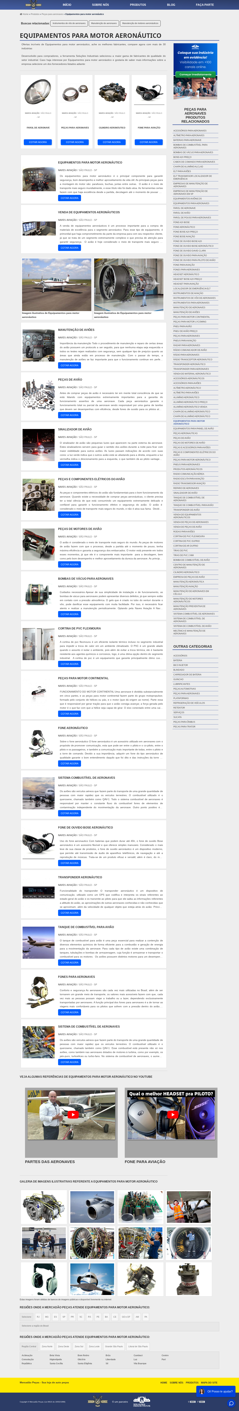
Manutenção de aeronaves (104, 23)
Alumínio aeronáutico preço (190, 402)
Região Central (29, 1346)
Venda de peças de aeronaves (191, 522)
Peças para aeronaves (186, 336)
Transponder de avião (186, 510)
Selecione (26, 1317)
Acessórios (180, 656)
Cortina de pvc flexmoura (189, 536)
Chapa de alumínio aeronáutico (191, 411)
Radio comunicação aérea (188, 474)
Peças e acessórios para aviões (191, 447)
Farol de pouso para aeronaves (192, 217)
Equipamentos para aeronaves (191, 203)
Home (163, 1382)
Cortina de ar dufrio (185, 546)
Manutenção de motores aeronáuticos (140, 23)
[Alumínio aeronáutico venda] (189, 1207)
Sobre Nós (176, 1382)
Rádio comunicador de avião (190, 350)
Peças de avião (182, 438)
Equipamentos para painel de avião (193, 428)
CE (114, 1317)
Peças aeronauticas (185, 433)
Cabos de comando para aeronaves (194, 162)
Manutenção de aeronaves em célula (191, 592)
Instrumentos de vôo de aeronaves (69, 23)
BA (106, 1317)
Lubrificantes (181, 684)
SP (63, 1317)
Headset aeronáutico (186, 274)
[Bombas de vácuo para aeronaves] (39, 608)
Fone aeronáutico (184, 227)
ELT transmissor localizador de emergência (192, 177)
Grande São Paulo (114, 1346)
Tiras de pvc (180, 550)
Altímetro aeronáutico (187, 388)
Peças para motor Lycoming (189, 322)
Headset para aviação (186, 284)
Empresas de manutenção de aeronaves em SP (190, 192)
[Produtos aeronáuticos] (44, 1207)
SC (80, 1317)
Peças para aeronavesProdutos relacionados (195, 115)
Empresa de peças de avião (189, 577)
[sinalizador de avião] (39, 459)
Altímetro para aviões (186, 392)
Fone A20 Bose (181, 222)
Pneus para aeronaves (186, 464)
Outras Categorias (192, 646)
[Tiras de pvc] (140, 1207)
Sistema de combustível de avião (192, 626)
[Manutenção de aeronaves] (44, 1243)
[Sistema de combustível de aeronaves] (39, 1056)
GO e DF (126, 1317)
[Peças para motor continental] (39, 707)
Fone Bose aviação (184, 236)
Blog (171, 4)
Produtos (138, 4)
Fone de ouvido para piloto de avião (194, 260)
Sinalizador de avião (185, 493)
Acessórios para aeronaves (189, 130)
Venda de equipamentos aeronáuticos (187, 516)
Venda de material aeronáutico (192, 374)
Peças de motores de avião (189, 443)
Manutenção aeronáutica (188, 582)
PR (72, 1317)
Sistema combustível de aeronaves (194, 614)
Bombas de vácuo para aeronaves (193, 152)
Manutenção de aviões (186, 312)
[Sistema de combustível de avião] (140, 1243)
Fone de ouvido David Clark (189, 251)
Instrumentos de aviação (188, 293)
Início (67, 4)
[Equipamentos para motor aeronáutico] (56, 284)
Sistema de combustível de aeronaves (189, 620)
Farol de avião (181, 213)
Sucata (177, 717)
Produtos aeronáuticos (187, 469)
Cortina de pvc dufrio (186, 541)
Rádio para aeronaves (186, 355)
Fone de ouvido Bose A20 (187, 241)
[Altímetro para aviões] (189, 1243)
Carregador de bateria (187, 674)
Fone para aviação (184, 265)
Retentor (179, 708)
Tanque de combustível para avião (193, 505)
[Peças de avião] (39, 409)
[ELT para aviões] (189, 1279)
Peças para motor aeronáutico (191, 460)
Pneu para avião (182, 326)
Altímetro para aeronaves (188, 135)
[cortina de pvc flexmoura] (39, 658)
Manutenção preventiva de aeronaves (189, 607)
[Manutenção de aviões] (39, 359)
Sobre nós (100, 4)
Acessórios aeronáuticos (188, 378)
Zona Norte (47, 1346)
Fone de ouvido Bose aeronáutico (193, 246)
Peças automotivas (184, 689)
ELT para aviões (182, 171)
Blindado (178, 670)
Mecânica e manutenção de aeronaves (189, 632)
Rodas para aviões (184, 531)
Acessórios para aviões (187, 383)
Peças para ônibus (184, 722)
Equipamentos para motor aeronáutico (189, 422)
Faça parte (205, 4)
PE (98, 1317)
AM (137, 1317)
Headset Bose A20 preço (187, 279)
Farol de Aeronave (184, 208)
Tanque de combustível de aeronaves (189, 499)
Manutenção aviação (185, 586)
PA (146, 1317)
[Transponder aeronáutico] (39, 906)
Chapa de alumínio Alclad (188, 166)
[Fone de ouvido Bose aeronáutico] (39, 857)
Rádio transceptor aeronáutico (192, 359)
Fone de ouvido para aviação (190, 255)
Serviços (178, 712)
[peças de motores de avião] (39, 558)
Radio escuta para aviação (188, 479)
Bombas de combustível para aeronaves (190, 146)
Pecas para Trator (184, 726)
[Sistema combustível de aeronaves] (39, 807)
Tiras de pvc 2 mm (183, 555)
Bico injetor (180, 665)
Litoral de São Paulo (138, 1346)
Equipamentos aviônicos (187, 198)
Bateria (177, 660)
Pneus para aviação (184, 340)
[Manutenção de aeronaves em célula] (44, 1279)
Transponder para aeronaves (191, 369)
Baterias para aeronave (187, 140)
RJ (38, 1317)
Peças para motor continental (191, 317)
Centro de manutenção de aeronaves (189, 566)
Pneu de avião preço (185, 331)
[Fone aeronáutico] (39, 757)
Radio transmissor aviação (189, 483)
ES (55, 1317)
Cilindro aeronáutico (186, 572)
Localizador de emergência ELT (191, 288)
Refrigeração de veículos (189, 703)
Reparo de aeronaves (186, 488)
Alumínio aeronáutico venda (190, 407)
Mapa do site (209, 1382)
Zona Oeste (63, 1346)
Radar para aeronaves (186, 345)
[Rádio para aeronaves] (92, 1279)
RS (89, 1317)
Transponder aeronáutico (189, 364)
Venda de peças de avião (187, 527)
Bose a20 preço (182, 157)
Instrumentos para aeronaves (191, 303)
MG (46, 1317)
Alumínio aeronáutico (186, 397)
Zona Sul (79, 1346)
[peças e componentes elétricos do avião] (39, 508)
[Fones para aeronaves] (39, 1006)
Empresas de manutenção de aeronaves (190, 185)
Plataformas (181, 698)
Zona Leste (94, 1346)
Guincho (178, 679)
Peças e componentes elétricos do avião (194, 453)
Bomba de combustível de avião (191, 560)
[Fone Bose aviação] (92, 1243)
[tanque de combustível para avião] (39, 956)
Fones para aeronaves (186, 269)
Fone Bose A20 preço (185, 232)
